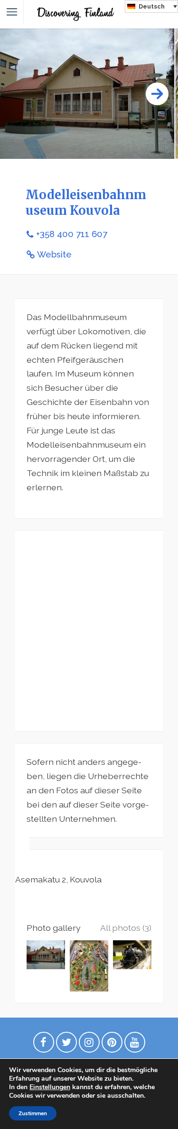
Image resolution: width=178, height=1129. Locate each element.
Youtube (134, 1044)
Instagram (89, 1044)
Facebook (43, 1044)
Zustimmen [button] (33, 1113)
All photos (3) (125, 928)
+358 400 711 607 (71, 234)
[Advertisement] (89, 631)
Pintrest (112, 1044)
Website (54, 254)
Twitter (66, 1044)
